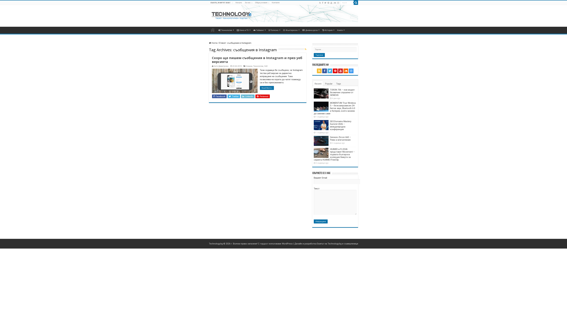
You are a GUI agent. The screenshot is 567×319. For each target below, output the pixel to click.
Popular (329, 83)
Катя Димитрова (221, 66)
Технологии (226, 30)
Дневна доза (311, 30)
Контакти (276, 3)
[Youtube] (331, 3)
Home (214, 43)
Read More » (267, 88)
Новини (249, 66)
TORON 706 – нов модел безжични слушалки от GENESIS (342, 92)
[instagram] (338, 3)
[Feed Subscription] (305, 49)
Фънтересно (292, 30)
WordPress (287, 243)
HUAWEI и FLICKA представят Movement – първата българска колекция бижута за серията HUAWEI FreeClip (334, 154)
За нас (248, 3)
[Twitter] (325, 3)
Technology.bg (216, 243)
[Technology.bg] (231, 15)
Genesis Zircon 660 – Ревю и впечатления (340, 138)
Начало (239, 3)
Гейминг (260, 30)
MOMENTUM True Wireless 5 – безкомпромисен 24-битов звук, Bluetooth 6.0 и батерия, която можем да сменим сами (335, 108)
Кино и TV (244, 30)
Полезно (274, 30)
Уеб (265, 66)
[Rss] (320, 3)
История (329, 30)
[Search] (356, 2)
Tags (338, 83)
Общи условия (261, 3)
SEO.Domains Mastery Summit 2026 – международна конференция (340, 125)
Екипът (320, 243)
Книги (340, 30)
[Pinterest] (328, 3)
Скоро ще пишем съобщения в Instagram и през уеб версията (257, 60)
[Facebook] (323, 3)
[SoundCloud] (334, 3)
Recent (318, 83)
